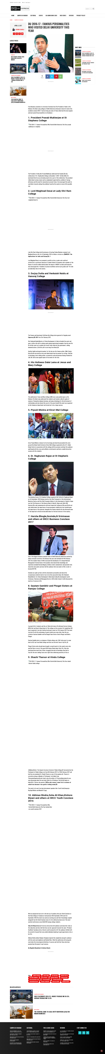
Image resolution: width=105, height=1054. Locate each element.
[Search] (93, 9)
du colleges (55, 975)
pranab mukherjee (57, 979)
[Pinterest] (56, 76)
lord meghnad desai (34, 979)
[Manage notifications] (101, 1051)
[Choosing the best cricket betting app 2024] (78, 62)
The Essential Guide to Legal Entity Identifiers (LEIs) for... (33, 1031)
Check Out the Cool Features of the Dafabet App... (66, 1040)
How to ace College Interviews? (86, 81)
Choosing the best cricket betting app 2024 (88, 63)
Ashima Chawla (20, 29)
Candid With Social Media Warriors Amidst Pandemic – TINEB (49, 1038)
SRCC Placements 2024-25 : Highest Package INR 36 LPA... (16, 1031)
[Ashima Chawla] (14, 29)
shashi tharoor (45, 981)
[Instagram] (17, 34)
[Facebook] (14, 34)
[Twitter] (19, 34)
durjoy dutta (64, 975)
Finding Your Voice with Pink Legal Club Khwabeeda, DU (49, 1031)
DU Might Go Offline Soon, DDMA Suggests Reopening (16, 1043)
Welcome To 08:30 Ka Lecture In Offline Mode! (87, 72)
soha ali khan (55, 981)
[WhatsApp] (60, 76)
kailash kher (64, 977)
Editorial (13, 97)
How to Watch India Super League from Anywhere (66, 1037)
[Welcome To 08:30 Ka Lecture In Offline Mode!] (78, 71)
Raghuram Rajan (34, 981)
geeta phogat (44, 977)
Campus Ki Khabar (18, 20)
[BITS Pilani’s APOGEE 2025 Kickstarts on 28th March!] (18, 48)
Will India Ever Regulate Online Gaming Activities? (67, 1034)
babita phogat (36, 975)
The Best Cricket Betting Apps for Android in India (67, 1043)
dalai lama (46, 975)
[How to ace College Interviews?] (78, 80)
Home (11, 20)
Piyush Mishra (46, 979)
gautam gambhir (34, 977)
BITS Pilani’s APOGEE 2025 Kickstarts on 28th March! (17, 58)
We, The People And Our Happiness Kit (48, 1044)
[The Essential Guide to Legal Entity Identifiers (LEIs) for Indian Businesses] (18, 91)
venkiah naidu (65, 981)
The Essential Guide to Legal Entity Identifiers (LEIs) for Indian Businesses (18, 100)
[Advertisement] (58, 8)
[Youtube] (22, 34)
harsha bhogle (54, 977)
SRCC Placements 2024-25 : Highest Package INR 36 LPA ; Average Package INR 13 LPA (18, 79)
